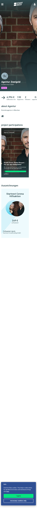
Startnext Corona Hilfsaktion (15, 195)
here (7, 491)
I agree (18, 496)
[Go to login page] (35, 4)
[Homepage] (18, 4)
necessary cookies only (18, 501)
